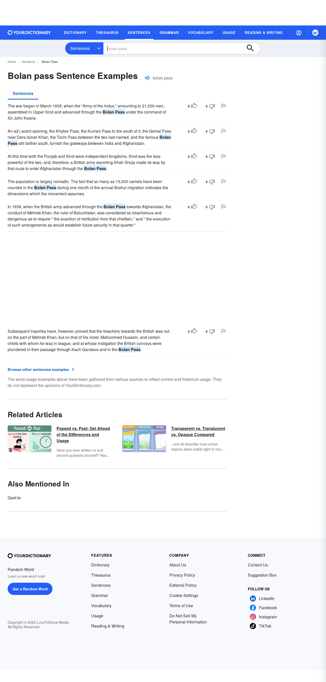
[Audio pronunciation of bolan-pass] (147, 78)
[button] (299, 32)
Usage (97, 616)
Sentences (80, 48)
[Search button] (252, 48)
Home (12, 61)
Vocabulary (101, 605)
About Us (177, 565)
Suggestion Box (262, 575)
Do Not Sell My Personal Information (188, 619)
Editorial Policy (183, 585)
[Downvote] (212, 106)
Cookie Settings (183, 595)
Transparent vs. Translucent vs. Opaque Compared (198, 431)
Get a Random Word (30, 588)
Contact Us (258, 565)
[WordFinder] (315, 32)
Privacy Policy (182, 575)
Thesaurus (101, 575)
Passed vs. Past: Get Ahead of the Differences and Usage (83, 434)
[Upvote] (194, 106)
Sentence (28, 61)
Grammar (99, 595)
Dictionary (100, 565)
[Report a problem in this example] (223, 106)
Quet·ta (14, 497)
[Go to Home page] (29, 32)
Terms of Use (181, 605)
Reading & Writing (107, 626)
